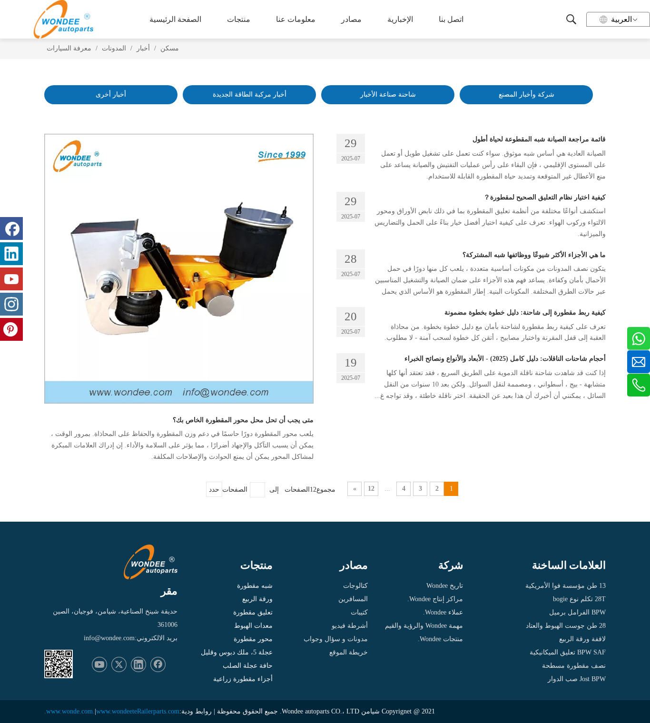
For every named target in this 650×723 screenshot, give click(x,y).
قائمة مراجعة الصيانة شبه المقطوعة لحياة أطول (539, 139)
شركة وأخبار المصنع (526, 94)
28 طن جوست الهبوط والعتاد (566, 625)
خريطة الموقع (348, 652)
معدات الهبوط (253, 625)
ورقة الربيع (257, 599)
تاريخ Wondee (444, 585)
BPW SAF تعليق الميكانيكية (568, 652)
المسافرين (353, 599)
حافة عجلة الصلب (248, 665)
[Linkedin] (138, 664)
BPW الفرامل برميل (577, 612)
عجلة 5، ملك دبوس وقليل (237, 652)
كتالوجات (355, 585)
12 (371, 488)
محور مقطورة (253, 639)
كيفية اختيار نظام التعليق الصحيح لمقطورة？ (544, 197)
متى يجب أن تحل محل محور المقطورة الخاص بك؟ (243, 420)
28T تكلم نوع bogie (579, 599)
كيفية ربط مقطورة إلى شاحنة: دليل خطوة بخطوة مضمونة (525, 312)
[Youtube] (99, 664)
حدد (214, 489)
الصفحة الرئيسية (175, 19)
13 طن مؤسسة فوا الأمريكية (565, 585)
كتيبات (359, 612)
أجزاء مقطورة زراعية (243, 679)
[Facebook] (158, 664)
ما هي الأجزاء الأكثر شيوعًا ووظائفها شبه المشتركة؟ (534, 254)
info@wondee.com (109, 638)
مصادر (351, 19)
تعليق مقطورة (253, 612)
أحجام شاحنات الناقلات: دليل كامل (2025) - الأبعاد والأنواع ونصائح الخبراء (505, 358)
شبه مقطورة (255, 585)
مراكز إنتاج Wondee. (435, 599)
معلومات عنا (295, 19)
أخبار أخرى (111, 94)
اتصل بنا (451, 19)
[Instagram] (11, 304)
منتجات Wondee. (440, 639)
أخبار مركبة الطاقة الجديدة (249, 94)
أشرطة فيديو (350, 625)
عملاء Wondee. (443, 612)
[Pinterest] (11, 329)
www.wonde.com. (70, 711)
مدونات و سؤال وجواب (336, 639)
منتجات (238, 19)
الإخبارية (400, 19)
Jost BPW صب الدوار (577, 679)
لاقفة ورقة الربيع (582, 639)
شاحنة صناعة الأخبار (388, 94)
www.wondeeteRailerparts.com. (111, 711)
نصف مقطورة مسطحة (574, 665)
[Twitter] (119, 664)
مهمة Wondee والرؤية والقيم (424, 625)
